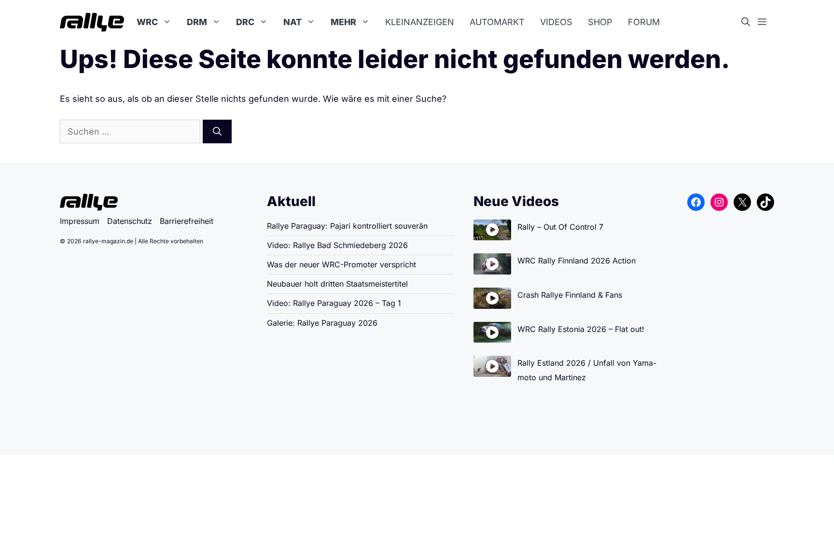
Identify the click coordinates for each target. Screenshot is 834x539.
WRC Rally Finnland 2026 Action (576, 260)
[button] (749, 22)
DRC (245, 22)
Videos (556, 22)
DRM (197, 22)
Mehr (343, 22)
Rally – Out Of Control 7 (560, 227)
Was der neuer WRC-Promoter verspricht (341, 264)
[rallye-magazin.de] (92, 22)
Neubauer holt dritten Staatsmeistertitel (337, 284)
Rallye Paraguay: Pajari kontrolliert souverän (347, 226)
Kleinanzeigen (419, 22)
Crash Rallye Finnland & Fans (569, 295)
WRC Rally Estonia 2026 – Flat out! (580, 329)
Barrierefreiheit (186, 221)
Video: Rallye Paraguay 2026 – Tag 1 (334, 303)
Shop (600, 22)
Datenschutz (129, 221)
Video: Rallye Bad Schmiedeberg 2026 (337, 245)
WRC (147, 22)
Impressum (79, 221)
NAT (292, 22)
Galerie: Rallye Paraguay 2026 (322, 323)
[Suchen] (217, 131)
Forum (644, 22)
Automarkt (497, 22)
